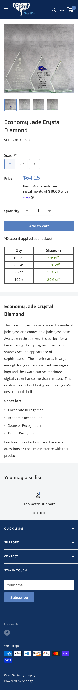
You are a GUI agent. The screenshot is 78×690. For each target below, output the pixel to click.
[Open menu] (6, 9)
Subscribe (19, 597)
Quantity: (12, 210)
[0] (70, 9)
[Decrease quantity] (27, 210)
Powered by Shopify (18, 681)
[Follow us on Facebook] (7, 632)
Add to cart (39, 225)
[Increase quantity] (49, 210)
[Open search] (54, 10)
